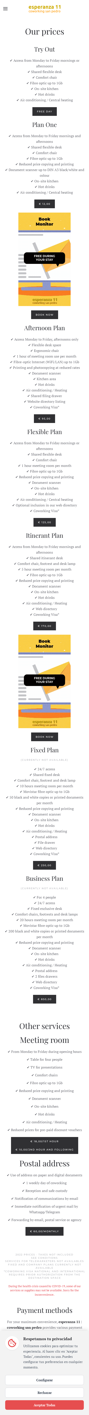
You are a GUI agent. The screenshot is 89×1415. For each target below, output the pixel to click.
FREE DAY (44, 111)
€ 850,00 (45, 999)
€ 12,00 (44, 203)
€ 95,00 (44, 418)
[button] (5, 8)
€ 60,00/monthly (44, 1231)
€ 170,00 (44, 626)
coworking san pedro (24, 1327)
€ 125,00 (44, 522)
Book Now (45, 314)
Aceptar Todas (44, 1405)
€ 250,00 (44, 865)
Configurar (44, 1380)
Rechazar (45, 1392)
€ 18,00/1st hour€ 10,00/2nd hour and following (45, 1145)
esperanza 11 (69, 1321)
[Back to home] (44, 8)
